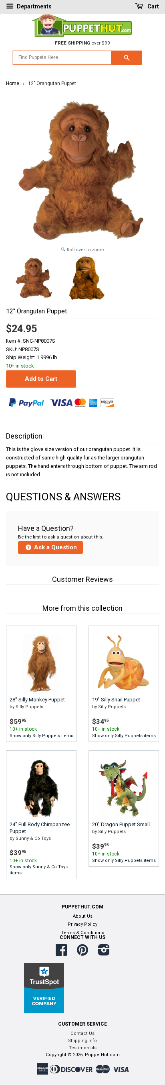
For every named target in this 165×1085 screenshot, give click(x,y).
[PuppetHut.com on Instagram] (104, 953)
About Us (83, 916)
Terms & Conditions (82, 932)
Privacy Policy (82, 924)
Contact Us (82, 1033)
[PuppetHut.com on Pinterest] (82, 953)
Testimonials (83, 1047)
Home (12, 83)
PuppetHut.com (102, 1054)
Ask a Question (54, 547)
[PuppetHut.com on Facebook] (61, 953)
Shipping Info (82, 1040)
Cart (152, 6)
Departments (34, 6)
